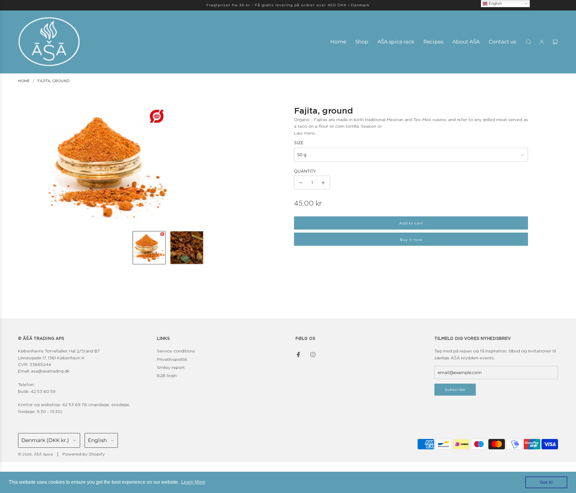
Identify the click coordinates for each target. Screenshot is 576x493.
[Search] (528, 42)
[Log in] (541, 42)
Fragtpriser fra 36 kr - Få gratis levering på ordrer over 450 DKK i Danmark (288, 5)
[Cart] (555, 42)
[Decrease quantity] (301, 182)
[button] (53, 166)
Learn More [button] (193, 482)
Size (298, 143)
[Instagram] (313, 354)
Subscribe (455, 389)
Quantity (305, 171)
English (495, 3)
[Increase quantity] (323, 182)
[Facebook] (298, 354)
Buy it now (411, 239)
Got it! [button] (546, 482)
